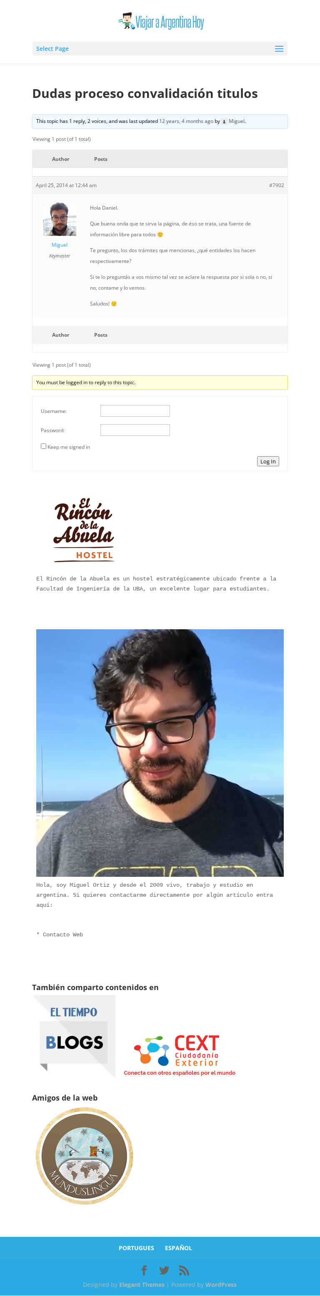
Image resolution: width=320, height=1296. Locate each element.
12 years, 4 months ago (186, 121)
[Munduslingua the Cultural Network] (84, 1207)
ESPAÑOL (178, 1248)
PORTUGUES (136, 1248)
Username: (54, 411)
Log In (268, 461)
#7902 (276, 185)
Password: (53, 430)
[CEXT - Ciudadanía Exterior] (179, 1076)
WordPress (221, 1284)
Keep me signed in (69, 446)
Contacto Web (63, 934)
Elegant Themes (142, 1284)
